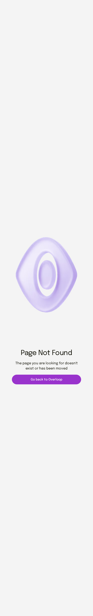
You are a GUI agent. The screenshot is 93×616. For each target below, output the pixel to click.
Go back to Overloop (46, 379)
